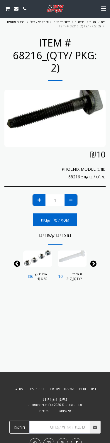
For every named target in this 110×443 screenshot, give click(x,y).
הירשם (19, 427)
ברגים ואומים (16, 22)
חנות (92, 22)
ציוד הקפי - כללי (40, 22)
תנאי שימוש (67, 411)
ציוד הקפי (63, 22)
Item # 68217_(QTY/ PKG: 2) (72, 277)
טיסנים (79, 22)
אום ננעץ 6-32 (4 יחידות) (41, 277)
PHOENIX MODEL (79, 169)
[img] (72, 258)
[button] (104, 8)
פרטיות (44, 411)
